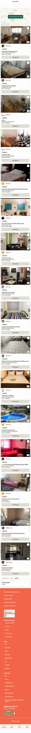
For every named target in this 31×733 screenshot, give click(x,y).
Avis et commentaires (9, 696)
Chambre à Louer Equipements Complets (11, 326)
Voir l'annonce (15, 57)
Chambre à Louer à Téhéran (7, 395)
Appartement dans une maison (8, 430)
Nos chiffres (7, 664)
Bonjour (3, 120)
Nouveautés (7, 668)
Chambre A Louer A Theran (7, 567)
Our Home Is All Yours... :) (7, 257)
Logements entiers (8, 636)
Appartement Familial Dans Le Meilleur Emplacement (13, 533)
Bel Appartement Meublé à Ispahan (9, 51)
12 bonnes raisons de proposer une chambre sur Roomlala (14, 700)
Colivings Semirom (8, 599)
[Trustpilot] (9, 715)
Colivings (7, 629)
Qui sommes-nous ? (8, 682)
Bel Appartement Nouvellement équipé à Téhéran (17, 464)
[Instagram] (8, 708)
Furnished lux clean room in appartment (10, 498)
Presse (6, 651)
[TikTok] (11, 708)
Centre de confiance (9, 693)
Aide (6, 675)
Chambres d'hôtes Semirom (10, 602)
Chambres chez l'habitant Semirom (11, 592)
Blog (6, 644)
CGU (6, 661)
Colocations (7, 626)
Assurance (7, 689)
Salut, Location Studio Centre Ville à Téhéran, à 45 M (13, 223)
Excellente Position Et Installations (9, 85)
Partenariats (7, 654)
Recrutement (7, 647)
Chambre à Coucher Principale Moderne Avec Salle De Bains (15, 189)
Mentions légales (8, 658)
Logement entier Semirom (10, 605)
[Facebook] (5, 708)
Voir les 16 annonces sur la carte (15, 16)
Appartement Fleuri (6, 154)
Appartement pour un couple (8, 292)
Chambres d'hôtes (8, 633)
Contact (6, 679)
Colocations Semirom (8, 595)
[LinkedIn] (14, 708)
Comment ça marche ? (9, 686)
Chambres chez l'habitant (10, 623)
